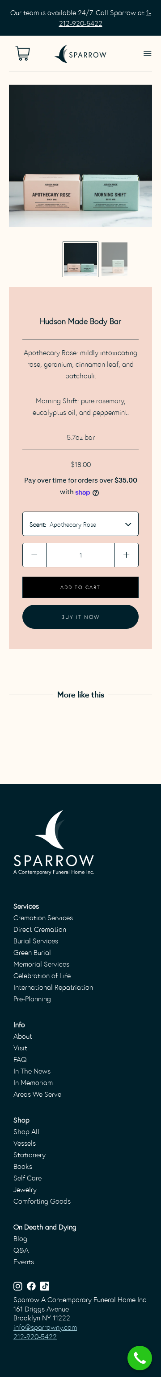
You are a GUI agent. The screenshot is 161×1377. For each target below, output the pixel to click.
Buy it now (80, 616)
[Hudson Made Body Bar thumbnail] (80, 259)
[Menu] (147, 53)
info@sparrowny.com (45, 1327)
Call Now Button (139, 1358)
